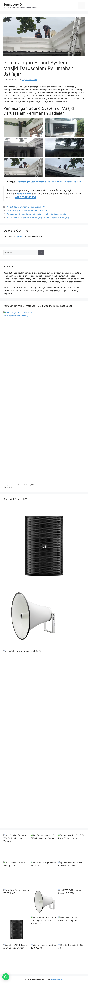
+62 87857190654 (25, 197)
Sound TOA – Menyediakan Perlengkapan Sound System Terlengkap (38, 217)
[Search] (41, 253)
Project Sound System (17, 207)
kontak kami (23, 193)
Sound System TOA (37, 207)
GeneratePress (57, 979)
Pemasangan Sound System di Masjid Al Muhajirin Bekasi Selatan (49, 182)
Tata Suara (43, 210)
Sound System (30, 210)
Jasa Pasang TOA (15, 210)
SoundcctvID (12, 4)
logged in (20, 236)
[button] (5, 976)
